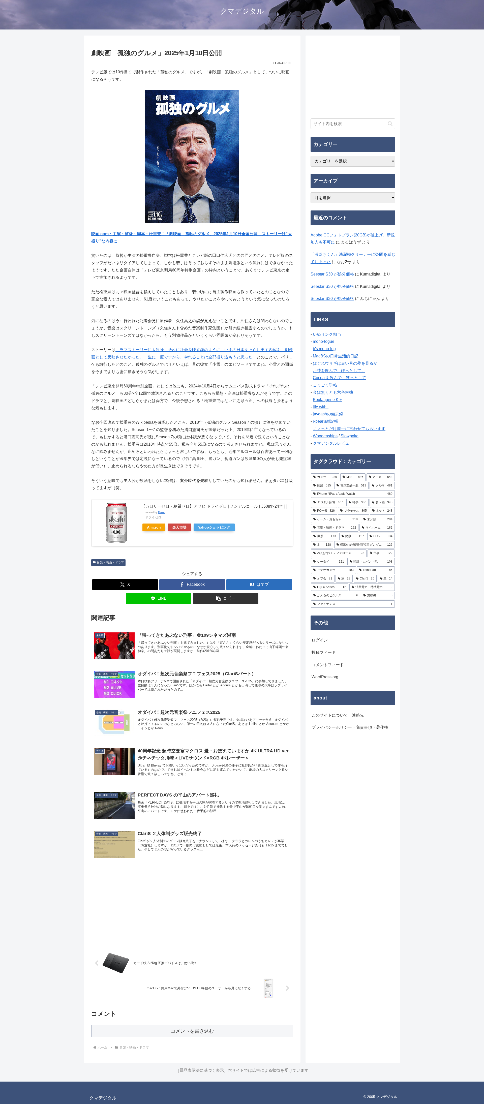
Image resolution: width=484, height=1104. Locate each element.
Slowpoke (349, 436)
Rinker (161, 512)
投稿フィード (324, 652)
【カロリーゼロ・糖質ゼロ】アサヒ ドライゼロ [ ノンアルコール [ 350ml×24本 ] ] (214, 506)
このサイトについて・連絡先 (338, 715)
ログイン (320, 640)
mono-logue (323, 341)
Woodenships (325, 436)
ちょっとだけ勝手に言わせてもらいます (349, 428)
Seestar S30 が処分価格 (332, 274)
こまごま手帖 (325, 385)
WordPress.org (325, 677)
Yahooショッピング (214, 527)
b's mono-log (324, 349)
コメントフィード (328, 665)
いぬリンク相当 (327, 334)
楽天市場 (179, 527)
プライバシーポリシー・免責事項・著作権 (350, 727)
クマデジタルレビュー (333, 443)
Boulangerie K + (327, 399)
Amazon (154, 527)
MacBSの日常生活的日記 (335, 356)
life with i (320, 407)
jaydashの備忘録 (328, 414)
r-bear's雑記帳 (325, 421)
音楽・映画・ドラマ (110, 562)
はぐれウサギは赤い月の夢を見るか (345, 363)
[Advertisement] (192, 905)
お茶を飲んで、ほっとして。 (339, 371)
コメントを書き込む (192, 1031)
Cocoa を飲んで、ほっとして (339, 378)
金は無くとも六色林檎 (333, 392)
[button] (225, 598)
